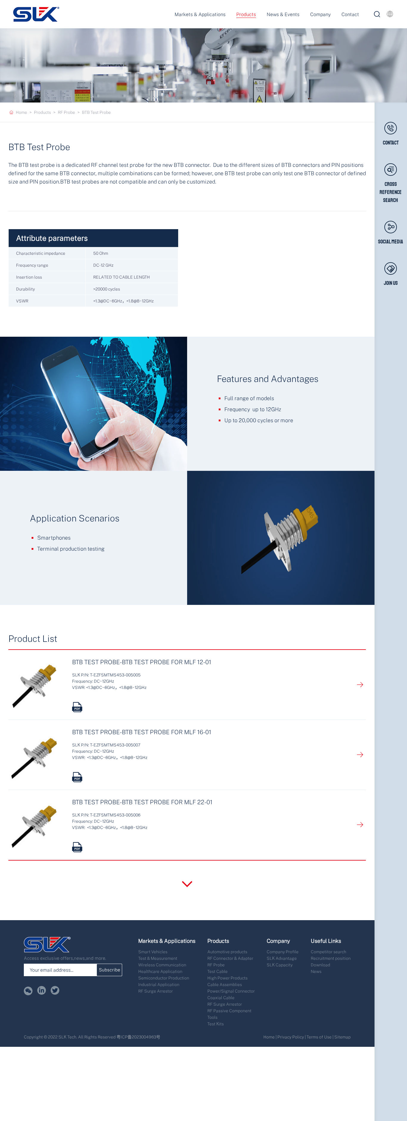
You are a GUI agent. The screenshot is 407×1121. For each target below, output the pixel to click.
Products (246, 14)
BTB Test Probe (96, 112)
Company (320, 14)
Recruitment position (331, 958)
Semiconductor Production (163, 977)
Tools (212, 1017)
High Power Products (227, 977)
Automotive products (227, 951)
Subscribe (109, 969)
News (316, 971)
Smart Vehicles (152, 951)
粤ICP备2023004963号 (138, 1036)
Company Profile (283, 951)
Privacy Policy (290, 1036)
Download (320, 964)
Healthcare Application (160, 971)
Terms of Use (319, 1036)
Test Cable (217, 971)
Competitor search (328, 951)
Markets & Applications (200, 14)
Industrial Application (158, 984)
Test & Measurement (157, 958)
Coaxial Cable (220, 997)
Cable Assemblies (224, 984)
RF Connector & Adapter (230, 958)
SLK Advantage (282, 958)
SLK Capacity (280, 964)
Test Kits (215, 1023)
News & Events (283, 14)
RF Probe (66, 112)
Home (21, 112)
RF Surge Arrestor (155, 990)
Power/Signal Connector (231, 990)
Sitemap (342, 1036)
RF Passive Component (229, 1010)
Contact (350, 14)
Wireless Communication (162, 964)
